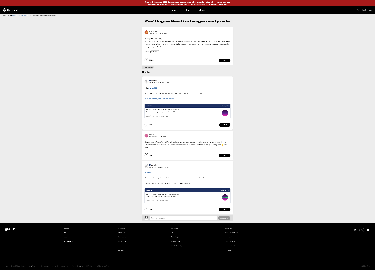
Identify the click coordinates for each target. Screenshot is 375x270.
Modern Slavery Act (77, 266)
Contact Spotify (176, 246)
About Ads (55, 266)
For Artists (121, 232)
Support (174, 232)
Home (14, 15)
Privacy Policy (31, 266)
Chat (187, 10)
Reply (225, 60)
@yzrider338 (152, 88)
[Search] (358, 10)
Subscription (154, 51)
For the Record (69, 241)
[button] (230, 32)
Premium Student (231, 246)
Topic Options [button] (147, 67)
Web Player (175, 237)
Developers (122, 237)
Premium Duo (229, 237)
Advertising (122, 241)
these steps (200, 4)
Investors (121, 246)
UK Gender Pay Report (103, 266)
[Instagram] (355, 230)
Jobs (66, 237)
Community (13, 10)
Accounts (25, 15)
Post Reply (224, 218)
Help (173, 10)
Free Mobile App (177, 241)
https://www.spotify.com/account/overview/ (159, 99)
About (66, 232)
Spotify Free (229, 250)
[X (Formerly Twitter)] (361, 230)
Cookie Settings (44, 266)
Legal (6, 266)
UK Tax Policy (90, 266)
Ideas (201, 10)
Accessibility (65, 266)
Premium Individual (231, 232)
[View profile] (146, 32)
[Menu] (370, 10)
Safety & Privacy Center (18, 266)
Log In (364, 10)
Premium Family (230, 241)
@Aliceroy (148, 172)
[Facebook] (368, 230)
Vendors (121, 250)
